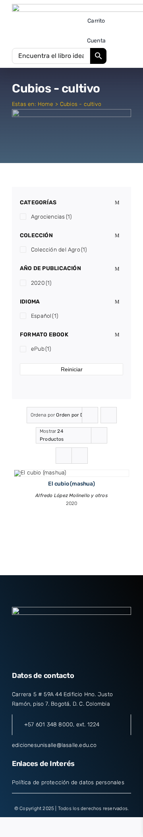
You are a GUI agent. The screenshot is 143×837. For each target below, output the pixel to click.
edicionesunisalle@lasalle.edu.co (54, 745)
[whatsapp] (100, 656)
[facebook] (42, 656)
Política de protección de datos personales (68, 782)
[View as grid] (64, 455)
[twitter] (57, 656)
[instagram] (71, 656)
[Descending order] (108, 415)
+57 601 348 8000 (48, 724)
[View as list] (79, 455)
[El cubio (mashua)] (40, 472)
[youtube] (86, 656)
